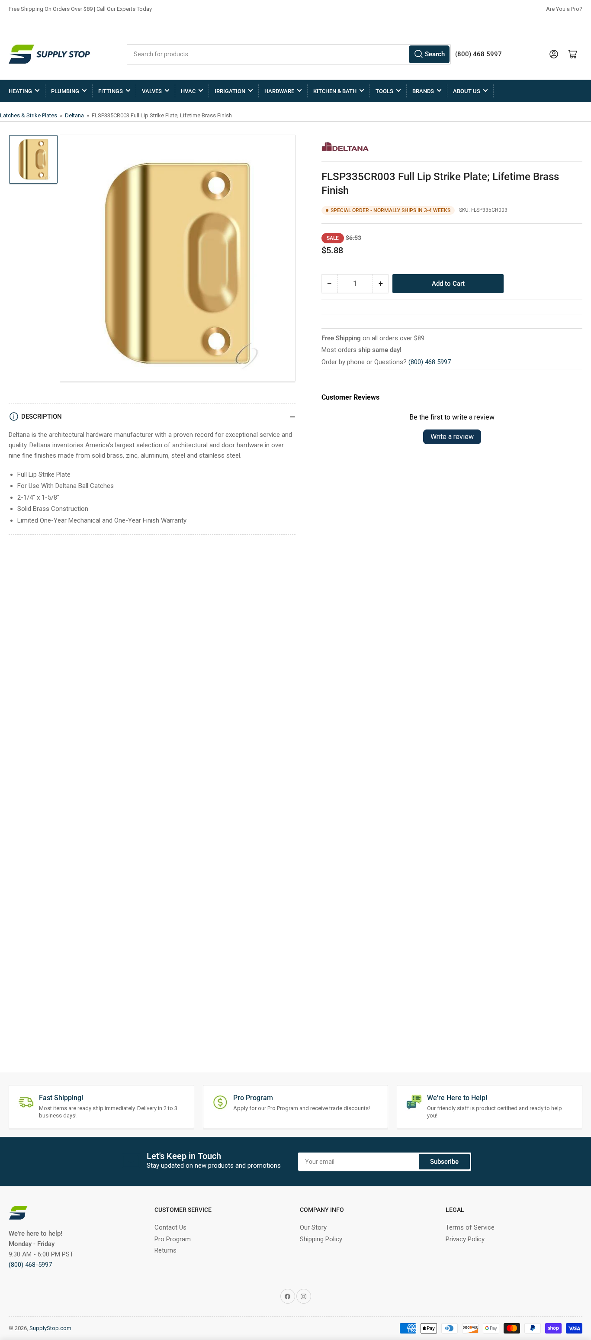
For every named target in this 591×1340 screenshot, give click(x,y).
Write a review (452, 437)
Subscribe (444, 1162)
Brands (423, 91)
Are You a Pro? (564, 9)
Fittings (110, 91)
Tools (384, 91)
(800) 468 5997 (429, 362)
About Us (466, 91)
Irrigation (230, 91)
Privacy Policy (465, 1239)
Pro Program (172, 1239)
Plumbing (65, 91)
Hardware (279, 91)
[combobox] (289, 54)
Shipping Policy (321, 1239)
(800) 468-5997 (30, 1265)
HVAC (188, 91)
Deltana (75, 115)
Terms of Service (470, 1227)
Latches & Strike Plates (29, 115)
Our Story (313, 1227)
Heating (20, 91)
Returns (165, 1250)
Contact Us (170, 1227)
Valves (152, 91)
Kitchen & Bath (335, 91)
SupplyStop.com (50, 1328)
